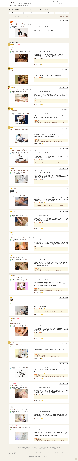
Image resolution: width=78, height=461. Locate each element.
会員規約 (27, 447)
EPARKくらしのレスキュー (63, 452)
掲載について (19, 447)
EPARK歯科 (19, 452)
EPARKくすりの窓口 (34, 452)
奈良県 (15, 5)
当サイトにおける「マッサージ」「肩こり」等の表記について (31, 448)
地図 (23, 26)
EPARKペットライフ (12, 453)
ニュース (44, 447)
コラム (42, 447)
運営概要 (51, 448)
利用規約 (30, 447)
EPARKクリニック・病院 (26, 452)
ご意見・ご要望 (32, 3)
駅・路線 (20, 3)
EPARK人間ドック (41, 452)
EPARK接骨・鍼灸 (55, 452)
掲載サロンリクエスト (50, 447)
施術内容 (25, 3)
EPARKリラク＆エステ (11, 3)
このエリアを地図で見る (64, 16)
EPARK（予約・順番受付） (13, 452)
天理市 (19, 5)
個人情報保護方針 (42, 448)
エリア (16, 3)
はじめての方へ (23, 447)
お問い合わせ (38, 447)
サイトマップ (48, 448)
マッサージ (10, 5)
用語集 (54, 447)
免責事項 (54, 448)
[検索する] (68, 3)
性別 (55, 1)
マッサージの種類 (58, 447)
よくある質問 (34, 447)
